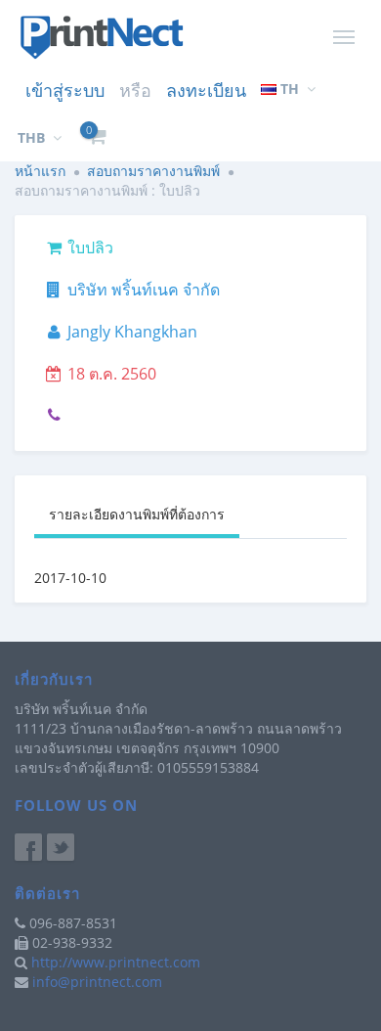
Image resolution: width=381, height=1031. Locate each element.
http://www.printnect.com (115, 962)
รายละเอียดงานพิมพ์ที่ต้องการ (137, 514)
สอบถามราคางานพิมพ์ (153, 170)
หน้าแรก (40, 170)
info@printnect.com (97, 981)
